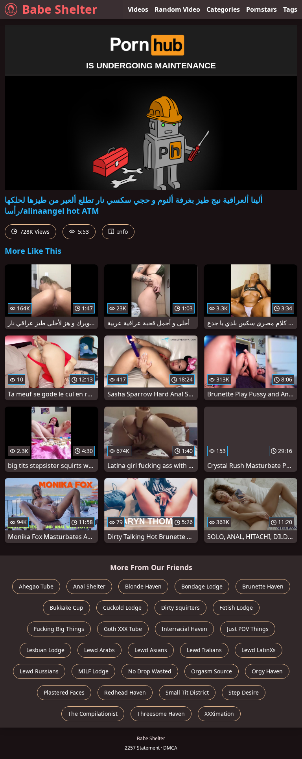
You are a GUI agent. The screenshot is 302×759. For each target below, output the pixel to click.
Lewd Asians (150, 650)
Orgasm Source (211, 671)
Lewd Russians (39, 671)
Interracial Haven (184, 628)
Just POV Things (248, 628)
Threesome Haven (161, 713)
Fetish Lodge (236, 607)
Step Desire (243, 692)
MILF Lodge (93, 671)
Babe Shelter (60, 9)
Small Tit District (187, 692)
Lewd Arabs (99, 650)
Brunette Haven (263, 586)
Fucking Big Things (59, 628)
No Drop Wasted (149, 671)
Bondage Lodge (202, 586)
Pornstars (261, 9)
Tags (290, 9)
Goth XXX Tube (123, 628)
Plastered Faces (64, 692)
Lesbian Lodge (45, 650)
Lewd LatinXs (258, 650)
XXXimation (219, 713)
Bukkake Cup (66, 607)
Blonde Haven (143, 586)
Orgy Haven (267, 671)
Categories (223, 9)
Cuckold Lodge (122, 607)
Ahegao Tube (36, 586)
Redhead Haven (125, 692)
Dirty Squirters (180, 607)
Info (122, 231)
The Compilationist (93, 713)
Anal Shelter (89, 586)
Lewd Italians (204, 650)
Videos (138, 9)
